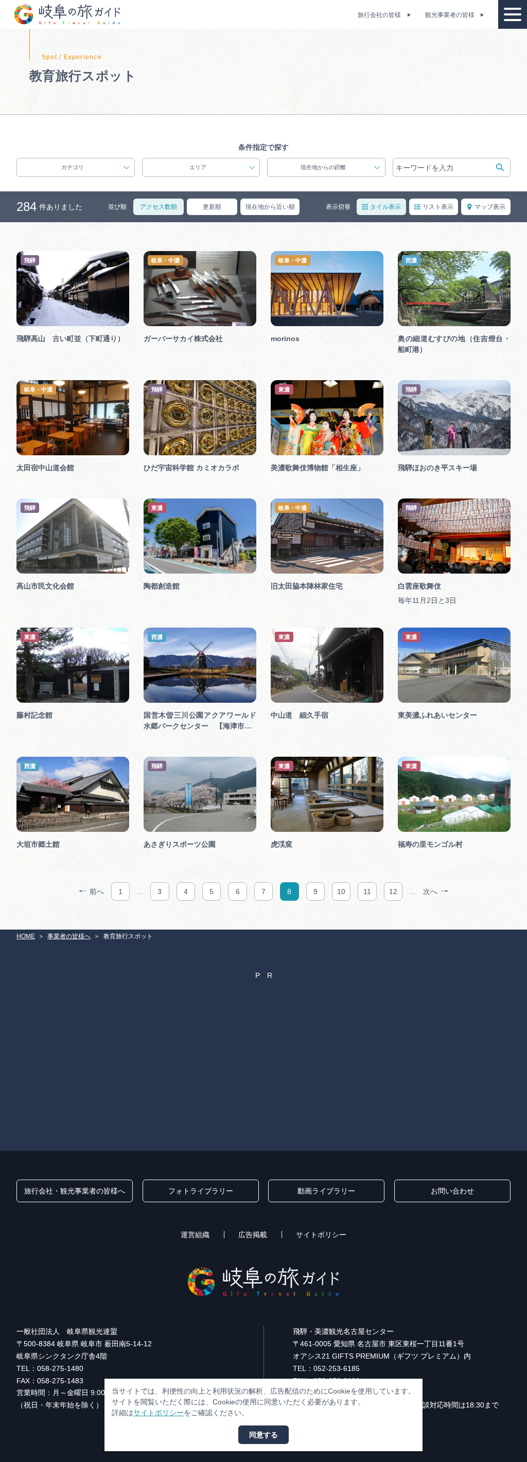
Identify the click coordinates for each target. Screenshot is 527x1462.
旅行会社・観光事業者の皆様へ (74, 1191)
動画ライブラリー (326, 1191)
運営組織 (195, 1235)
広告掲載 (252, 1235)
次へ (430, 891)
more (24, 255)
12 (393, 891)
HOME (25, 936)
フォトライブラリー (200, 1191)
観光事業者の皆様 (450, 15)
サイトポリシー (321, 1235)
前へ (97, 891)
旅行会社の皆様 (379, 15)
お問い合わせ (452, 1191)
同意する (263, 1435)
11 (367, 891)
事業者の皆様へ (69, 936)
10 (341, 891)
